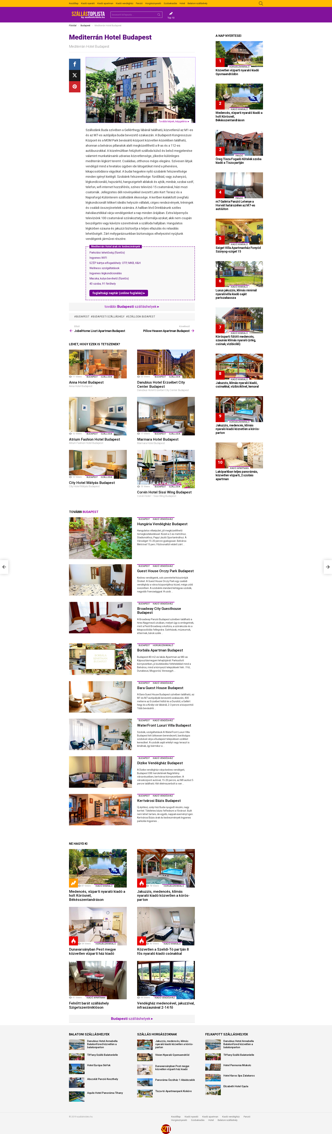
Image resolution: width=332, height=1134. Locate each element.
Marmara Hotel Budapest (157, 439)
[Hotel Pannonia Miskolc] (213, 1067)
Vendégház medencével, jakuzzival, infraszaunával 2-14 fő (166, 1005)
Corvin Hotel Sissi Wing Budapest (164, 492)
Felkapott (73, 883)
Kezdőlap (74, 3)
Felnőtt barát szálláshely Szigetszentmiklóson (89, 1005)
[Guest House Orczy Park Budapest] (100, 580)
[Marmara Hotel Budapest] (166, 416)
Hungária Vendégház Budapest (162, 524)
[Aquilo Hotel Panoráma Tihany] (77, 1096)
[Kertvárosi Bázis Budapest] (100, 809)
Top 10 (171, 17)
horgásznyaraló (163, 645)
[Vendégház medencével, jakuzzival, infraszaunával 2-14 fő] (166, 980)
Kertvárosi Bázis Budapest (159, 801)
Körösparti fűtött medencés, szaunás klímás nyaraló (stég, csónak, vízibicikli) (236, 340)
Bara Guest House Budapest (160, 688)
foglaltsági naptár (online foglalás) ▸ (119, 293)
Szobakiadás (170, 3)
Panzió (139, 3)
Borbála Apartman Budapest (160, 650)
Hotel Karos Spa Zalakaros (239, 1075)
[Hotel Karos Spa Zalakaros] (213, 1077)
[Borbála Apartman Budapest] (100, 659)
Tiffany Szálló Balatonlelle (102, 1054)
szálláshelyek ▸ (132, 1019)
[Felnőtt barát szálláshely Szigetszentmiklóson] (98, 980)
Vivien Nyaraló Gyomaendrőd (172, 1054)
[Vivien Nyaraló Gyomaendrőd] (145, 1057)
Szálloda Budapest (141, 316)
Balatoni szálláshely (197, 3)
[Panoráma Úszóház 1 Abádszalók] (145, 1082)
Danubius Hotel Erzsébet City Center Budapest (161, 384)
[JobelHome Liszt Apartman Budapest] (4, 567)
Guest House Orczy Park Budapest (165, 571)
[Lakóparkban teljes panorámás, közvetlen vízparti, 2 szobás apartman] (239, 455)
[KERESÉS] (261, 3)
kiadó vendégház (163, 519)
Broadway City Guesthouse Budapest (159, 611)
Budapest (82, 316)
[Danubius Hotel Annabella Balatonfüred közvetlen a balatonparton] (77, 1045)
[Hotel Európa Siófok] (77, 1069)
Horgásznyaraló (153, 3)
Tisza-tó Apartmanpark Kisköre (173, 1091)
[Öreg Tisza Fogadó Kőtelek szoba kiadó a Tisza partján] (239, 143)
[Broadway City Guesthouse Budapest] (100, 617)
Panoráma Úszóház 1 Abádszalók (175, 1079)
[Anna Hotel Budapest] (98, 364)
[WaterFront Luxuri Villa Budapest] (100, 734)
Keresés (158, 15)
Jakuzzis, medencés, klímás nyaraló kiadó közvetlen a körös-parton (163, 895)
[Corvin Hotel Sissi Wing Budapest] (166, 469)
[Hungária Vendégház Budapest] (100, 538)
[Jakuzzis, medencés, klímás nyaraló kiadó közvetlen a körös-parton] (166, 868)
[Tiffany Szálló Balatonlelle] (77, 1056)
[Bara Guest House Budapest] (100, 697)
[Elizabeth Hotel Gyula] (213, 1090)
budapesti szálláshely (108, 316)
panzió (239, 155)
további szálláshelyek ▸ (132, 306)
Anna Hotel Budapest (86, 382)
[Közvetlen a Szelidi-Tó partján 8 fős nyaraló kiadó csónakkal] (166, 926)
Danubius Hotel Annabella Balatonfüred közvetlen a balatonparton (102, 1044)
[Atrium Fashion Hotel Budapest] (98, 416)
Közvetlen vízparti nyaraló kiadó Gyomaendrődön (237, 72)
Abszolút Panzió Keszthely (102, 1079)
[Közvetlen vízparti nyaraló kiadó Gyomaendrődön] (239, 54)
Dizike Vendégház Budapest (160, 763)
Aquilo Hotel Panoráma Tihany (105, 1092)
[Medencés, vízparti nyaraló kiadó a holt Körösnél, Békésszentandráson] (98, 868)
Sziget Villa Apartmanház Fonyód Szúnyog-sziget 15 (238, 249)
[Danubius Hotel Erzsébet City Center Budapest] (166, 364)
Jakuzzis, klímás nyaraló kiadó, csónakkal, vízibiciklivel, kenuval (237, 384)
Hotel (182, 3)
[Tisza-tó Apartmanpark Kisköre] (145, 1093)
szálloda (106, 376)
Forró (141, 883)
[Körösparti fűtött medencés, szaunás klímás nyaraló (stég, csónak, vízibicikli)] (239, 320)
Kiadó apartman (105, 3)
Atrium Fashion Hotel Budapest (94, 439)
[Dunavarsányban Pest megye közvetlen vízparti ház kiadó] (98, 926)
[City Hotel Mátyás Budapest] (98, 464)
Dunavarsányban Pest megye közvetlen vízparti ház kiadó (92, 951)
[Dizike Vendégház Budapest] (100, 772)
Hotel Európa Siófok (98, 1065)
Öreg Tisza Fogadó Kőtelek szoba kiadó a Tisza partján (238, 161)
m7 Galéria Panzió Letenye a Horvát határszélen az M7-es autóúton (235, 205)
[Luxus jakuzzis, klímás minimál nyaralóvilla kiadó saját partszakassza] (239, 274)
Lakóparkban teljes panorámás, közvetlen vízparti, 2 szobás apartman (237, 475)
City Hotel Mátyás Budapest (92, 483)
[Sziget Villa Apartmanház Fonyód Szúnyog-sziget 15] (239, 232)
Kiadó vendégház (124, 3)
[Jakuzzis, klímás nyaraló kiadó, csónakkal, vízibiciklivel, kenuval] (239, 367)
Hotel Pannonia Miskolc (237, 1065)
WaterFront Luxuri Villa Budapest (164, 725)
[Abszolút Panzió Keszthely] (77, 1083)
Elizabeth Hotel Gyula (235, 1086)
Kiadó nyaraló (88, 3)
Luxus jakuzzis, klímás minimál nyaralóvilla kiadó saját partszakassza (236, 293)
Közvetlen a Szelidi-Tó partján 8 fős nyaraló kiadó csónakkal (163, 951)
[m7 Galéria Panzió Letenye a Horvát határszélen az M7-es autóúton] (239, 185)
